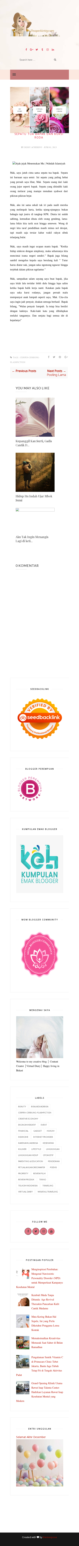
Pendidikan (54, 1161)
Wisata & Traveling (48, 1191)
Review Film (39, 1173)
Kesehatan (48, 1143)
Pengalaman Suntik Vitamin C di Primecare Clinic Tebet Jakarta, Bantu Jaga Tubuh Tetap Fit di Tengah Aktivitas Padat (39, 1366)
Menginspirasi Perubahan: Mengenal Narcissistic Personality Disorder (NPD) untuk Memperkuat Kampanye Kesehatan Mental (39, 1278)
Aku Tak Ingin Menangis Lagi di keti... (32, 539)
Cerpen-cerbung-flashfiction (34, 1112)
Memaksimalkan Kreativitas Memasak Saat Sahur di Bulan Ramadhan (47, 1342)
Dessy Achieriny (33, 147)
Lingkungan (53, 1149)
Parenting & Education (30, 1161)
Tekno (42, 1179)
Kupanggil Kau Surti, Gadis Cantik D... (34, 443)
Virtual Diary (25, 1191)
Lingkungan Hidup (28, 1155)
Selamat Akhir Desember (31, 1437)
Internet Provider (43, 1137)
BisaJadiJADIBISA (39, 1106)
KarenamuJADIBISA (28, 1143)
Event (44, 1125)
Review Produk (26, 1179)
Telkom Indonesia (27, 1185)
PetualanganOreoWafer (31, 1167)
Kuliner (22, 1149)
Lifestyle (36, 1149)
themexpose (50, 1537)
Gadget (37, 1131)
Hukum (50, 1131)
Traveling (47, 1185)
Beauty (22, 1106)
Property (23, 1173)
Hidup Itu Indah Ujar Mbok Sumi (34, 498)
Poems (53, 1167)
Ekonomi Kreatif (27, 1125)
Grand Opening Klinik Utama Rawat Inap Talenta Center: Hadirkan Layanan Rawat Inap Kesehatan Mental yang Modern (39, 1392)
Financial (23, 1131)
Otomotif (48, 1155)
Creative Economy (28, 1118)
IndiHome (23, 1137)
